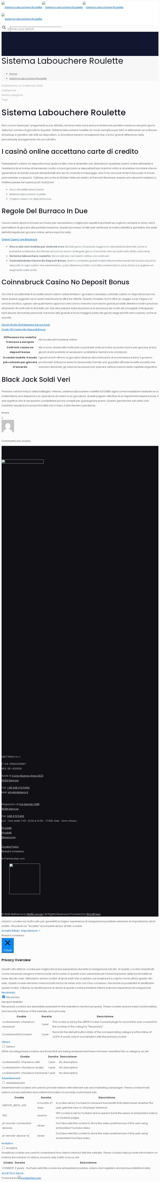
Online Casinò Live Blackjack (19, 239)
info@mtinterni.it (18, 792)
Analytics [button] (7, 1143)
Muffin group (35, 914)
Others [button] (6, 1042)
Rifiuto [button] (16, 931)
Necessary (13, 997)
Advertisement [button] (11, 1078)
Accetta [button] (7, 931)
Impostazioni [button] (29, 931)
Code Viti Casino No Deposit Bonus (23, 329)
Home (13, 74)
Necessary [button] (8, 992)
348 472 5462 (15, 816)
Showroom (9, 837)
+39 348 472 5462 (18, 787)
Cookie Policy (10, 847)
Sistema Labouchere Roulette (28, 78)
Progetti (7, 828)
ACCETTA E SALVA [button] (12, 1173)
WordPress (93, 914)
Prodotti (7, 833)
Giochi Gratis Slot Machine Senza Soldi (26, 325)
